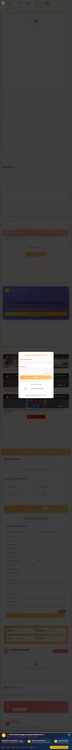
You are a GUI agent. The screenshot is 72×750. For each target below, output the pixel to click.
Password (23, 366)
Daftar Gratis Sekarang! (60, 747)
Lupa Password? (47, 373)
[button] (36, 388)
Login (36, 377)
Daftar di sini (42, 395)
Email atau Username (26, 359)
